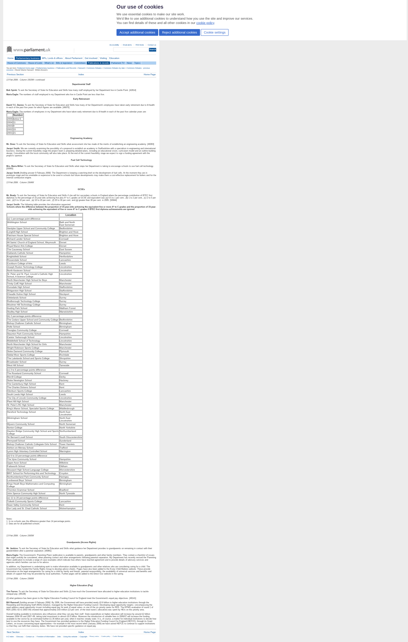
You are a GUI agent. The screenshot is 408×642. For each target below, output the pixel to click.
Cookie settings (215, 32)
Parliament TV (117, 63)
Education (114, 58)
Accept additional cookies (137, 32)
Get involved (91, 58)
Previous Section (15, 74)
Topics (137, 63)
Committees (80, 63)
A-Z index (10, 637)
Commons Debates (94, 68)
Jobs (59, 637)
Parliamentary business (28, 58)
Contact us (152, 45)
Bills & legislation (64, 63)
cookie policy (205, 23)
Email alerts (127, 45)
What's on (49, 63)
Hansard (81, 68)
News (129, 63)
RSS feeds (140, 45)
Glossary (19, 637)
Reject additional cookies (179, 32)
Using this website (70, 637)
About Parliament (73, 58)
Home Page (150, 74)
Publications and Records (66, 68)
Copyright (83, 637)
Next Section (13, 632)
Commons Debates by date (114, 68)
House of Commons (16, 63)
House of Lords (35, 63)
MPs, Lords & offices (52, 58)
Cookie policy (105, 636)
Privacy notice (94, 636)
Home (10, 58)
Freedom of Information (46, 637)
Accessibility (114, 45)
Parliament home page (25, 68)
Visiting (103, 58)
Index (81, 74)
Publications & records (98, 63)
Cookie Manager (118, 636)
